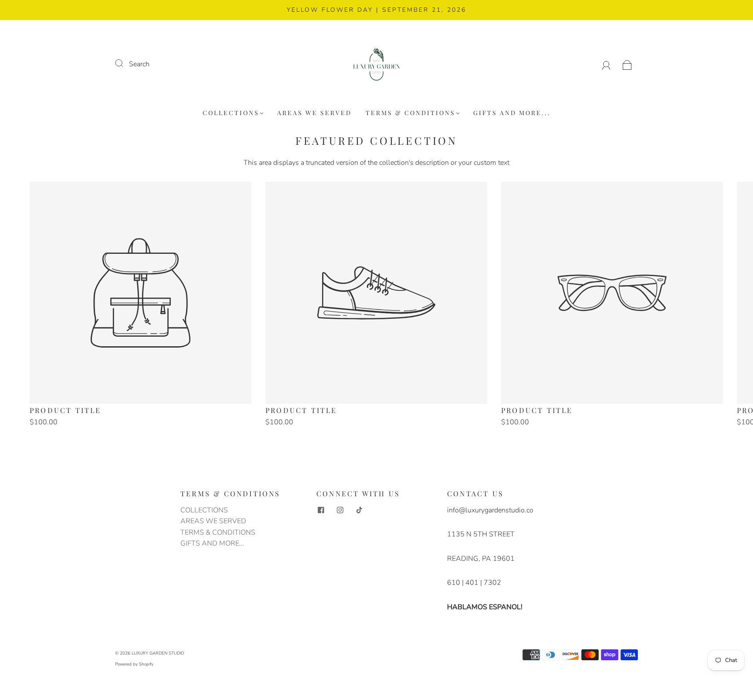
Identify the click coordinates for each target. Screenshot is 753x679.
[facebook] (320, 510)
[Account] (606, 64)
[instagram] (339, 510)
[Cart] (627, 64)
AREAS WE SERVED (314, 113)
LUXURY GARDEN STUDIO (158, 653)
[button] (722, 309)
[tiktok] (359, 510)
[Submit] (124, 63)
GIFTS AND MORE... (512, 113)
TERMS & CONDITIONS (410, 113)
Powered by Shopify (134, 664)
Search (139, 64)
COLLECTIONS (231, 113)
